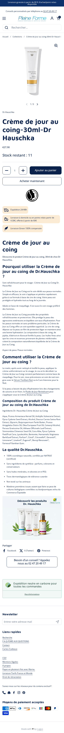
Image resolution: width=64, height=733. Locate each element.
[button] (58, 18)
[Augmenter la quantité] (23, 170)
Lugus (40, 728)
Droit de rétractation (11, 677)
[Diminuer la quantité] (6, 170)
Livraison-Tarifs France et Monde (17, 673)
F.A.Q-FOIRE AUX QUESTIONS (15, 641)
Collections (17, 37)
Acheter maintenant (32, 181)
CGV (4, 658)
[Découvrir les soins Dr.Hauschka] (32, 539)
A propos (6, 665)
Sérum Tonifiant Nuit (23, 380)
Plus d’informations (32, 594)
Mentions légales (10, 661)
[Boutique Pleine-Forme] (32, 18)
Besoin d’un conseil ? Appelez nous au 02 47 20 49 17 (32, 561)
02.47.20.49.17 (50, 11)
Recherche (7, 637)
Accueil (5, 37)
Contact (6, 645)
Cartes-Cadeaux (9, 649)
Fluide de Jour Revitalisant (37, 391)
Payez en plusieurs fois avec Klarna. (18, 669)
